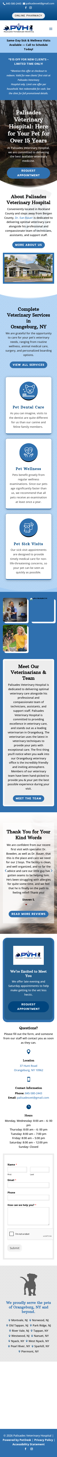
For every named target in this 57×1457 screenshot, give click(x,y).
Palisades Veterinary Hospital (30, 148)
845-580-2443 (33, 1093)
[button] (5, 870)
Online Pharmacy (28, 15)
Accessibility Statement (28, 1444)
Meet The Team (28, 798)
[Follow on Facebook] (25, 1448)
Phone (11, 1192)
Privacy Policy (43, 1440)
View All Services (28, 365)
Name (12, 1164)
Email (12, 1180)
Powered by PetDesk (17, 1440)
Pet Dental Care (28, 407)
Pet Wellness (28, 469)
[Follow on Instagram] (31, 1448)
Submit (14, 1248)
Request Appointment (28, 173)
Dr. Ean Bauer (24, 218)
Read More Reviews (29, 914)
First (9, 1174)
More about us (28, 245)
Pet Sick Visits (28, 544)
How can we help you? (22, 1205)
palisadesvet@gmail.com (33, 1097)
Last (32, 1174)
